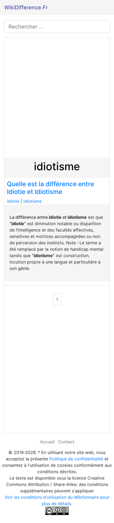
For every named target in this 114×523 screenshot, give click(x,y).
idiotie (13, 201)
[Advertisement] (57, 97)
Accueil (47, 441)
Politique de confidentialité (76, 458)
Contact (66, 441)
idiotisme (32, 201)
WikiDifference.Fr (26, 7)
